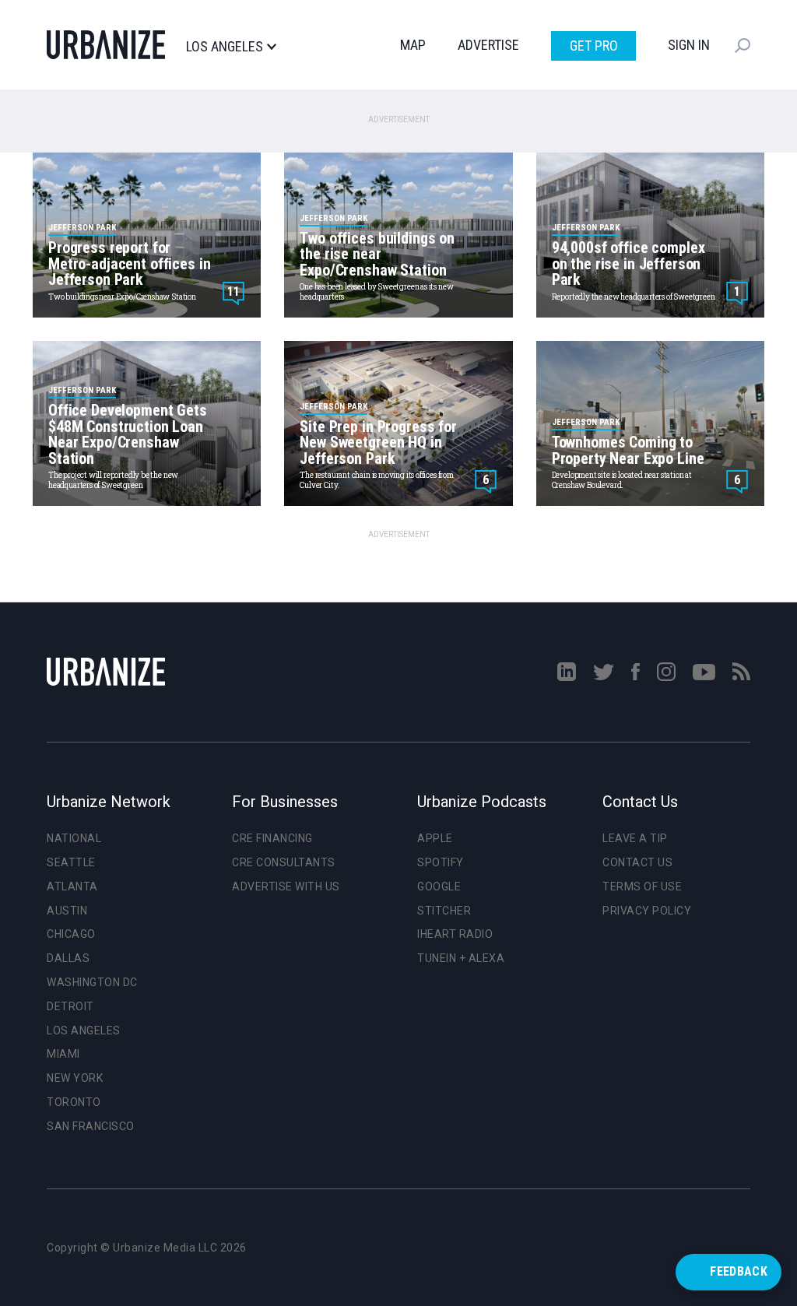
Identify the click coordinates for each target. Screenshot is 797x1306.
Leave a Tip (635, 838)
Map (413, 45)
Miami (63, 1054)
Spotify (440, 862)
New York (75, 1078)
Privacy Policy (646, 910)
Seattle (71, 862)
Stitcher (444, 910)
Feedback (738, 1271)
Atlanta (72, 886)
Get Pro (594, 45)
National (74, 838)
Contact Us (637, 862)
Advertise (488, 45)
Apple (435, 838)
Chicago (71, 934)
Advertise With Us (286, 886)
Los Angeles (224, 47)
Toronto (74, 1102)
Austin (67, 910)
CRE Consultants (283, 862)
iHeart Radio (455, 934)
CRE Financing (272, 838)
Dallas (68, 958)
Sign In (689, 45)
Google (439, 886)
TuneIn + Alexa (460, 958)
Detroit (70, 1006)
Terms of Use (642, 886)
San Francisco (91, 1126)
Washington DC (92, 982)
